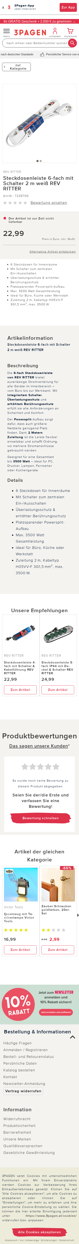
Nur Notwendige (29, 1240)
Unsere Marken (17, 1139)
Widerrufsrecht (17, 1119)
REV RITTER (12, 172)
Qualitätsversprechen (23, 1146)
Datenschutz (66, 1240)
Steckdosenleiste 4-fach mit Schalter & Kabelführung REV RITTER (20, 668)
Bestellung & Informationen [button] (37, 1031)
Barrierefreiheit (17, 1132)
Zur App (68, 7)
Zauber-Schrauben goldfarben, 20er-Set (56, 909)
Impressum (11, 1240)
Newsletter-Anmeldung (24, 1083)
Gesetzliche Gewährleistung (29, 1152)
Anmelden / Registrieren (25, 1050)
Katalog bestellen (19, 1070)
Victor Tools (13, 907)
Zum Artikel (20, 690)
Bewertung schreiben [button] (41, 818)
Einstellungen (49, 1240)
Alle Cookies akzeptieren (39, 1232)
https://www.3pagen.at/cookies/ (51, 1216)
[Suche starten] (72, 43)
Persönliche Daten (20, 1063)
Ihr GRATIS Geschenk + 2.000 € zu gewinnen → (40, 21)
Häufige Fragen (17, 1043)
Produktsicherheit (19, 1125)
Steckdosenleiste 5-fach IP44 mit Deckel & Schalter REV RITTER (58, 668)
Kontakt (10, 1077)
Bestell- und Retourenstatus (28, 1056)
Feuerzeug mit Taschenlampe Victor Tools (19, 917)
